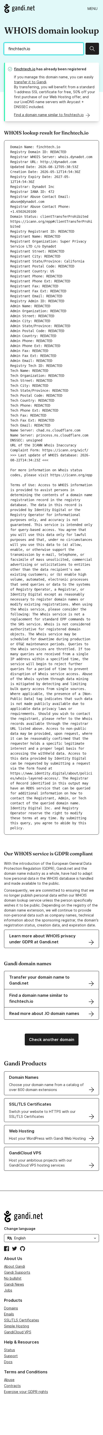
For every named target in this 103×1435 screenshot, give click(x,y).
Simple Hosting (16, 1326)
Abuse (9, 1380)
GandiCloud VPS (17, 1332)
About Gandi (14, 1266)
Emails (9, 1314)
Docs (8, 1362)
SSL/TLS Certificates (21, 1320)
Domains (11, 1308)
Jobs (8, 1290)
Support (11, 1356)
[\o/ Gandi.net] (51, 1216)
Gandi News (14, 1284)
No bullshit (13, 1278)
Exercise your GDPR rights (26, 1392)
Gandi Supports (17, 1272)
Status (9, 1350)
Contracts (12, 1386)
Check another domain (51, 1039)
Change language (20, 1228)
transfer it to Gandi (30, 82)
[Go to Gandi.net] (19, 8)
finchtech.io (25, 69)
